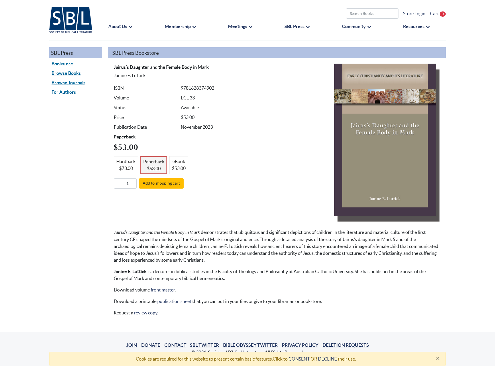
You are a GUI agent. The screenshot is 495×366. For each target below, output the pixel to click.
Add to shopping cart (161, 183)
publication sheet (174, 301)
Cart (437, 13)
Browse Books (66, 73)
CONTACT (175, 345)
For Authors (64, 92)
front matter (163, 289)
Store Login (414, 13)
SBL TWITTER (204, 345)
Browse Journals (68, 82)
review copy (145, 312)
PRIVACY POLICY (300, 345)
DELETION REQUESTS (346, 345)
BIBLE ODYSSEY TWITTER (250, 345)
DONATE (150, 345)
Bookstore (62, 63)
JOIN (131, 345)
